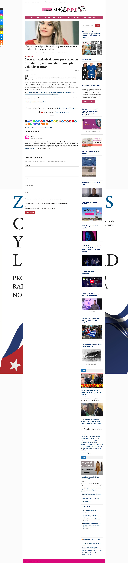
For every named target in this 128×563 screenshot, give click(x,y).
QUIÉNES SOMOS (35, 1)
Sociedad (87, 17)
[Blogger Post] (1, 29)
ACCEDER (56, 1)
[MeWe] (75, 121)
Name (26, 179)
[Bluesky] (52, 121)
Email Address (29, 185)
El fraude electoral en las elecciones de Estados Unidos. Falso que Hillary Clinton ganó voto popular (92, 525)
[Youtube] (41, 121)
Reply (41, 138)
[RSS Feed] (44, 124)
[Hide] (0, 46)
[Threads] (49, 121)
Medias (95, 17)
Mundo (60, 17)
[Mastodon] (34, 124)
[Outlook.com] (62, 121)
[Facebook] (28, 121)
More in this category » (86, 453)
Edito (39, 17)
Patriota (84, 434)
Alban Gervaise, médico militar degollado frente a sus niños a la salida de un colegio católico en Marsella (92, 517)
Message (27, 165)
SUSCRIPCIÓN (44, 1)
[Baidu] (36, 124)
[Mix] (26, 124)
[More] (47, 124)
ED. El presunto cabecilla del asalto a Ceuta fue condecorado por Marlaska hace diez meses (91, 421)
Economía (77, 17)
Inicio (33, 17)
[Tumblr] (67, 121)
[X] (26, 121)
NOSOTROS (27, 1)
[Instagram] (31, 121)
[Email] (57, 121)
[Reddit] (65, 121)
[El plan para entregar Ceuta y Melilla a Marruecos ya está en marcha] (92, 381)
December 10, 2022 (62, 112)
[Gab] (31, 124)
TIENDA (50, 1)
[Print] (41, 124)
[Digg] (39, 124)
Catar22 (29, 127)
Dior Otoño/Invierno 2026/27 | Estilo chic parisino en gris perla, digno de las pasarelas (91, 489)
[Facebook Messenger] (36, 121)
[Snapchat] (54, 121)
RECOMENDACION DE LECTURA (91, 539)
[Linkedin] (44, 121)
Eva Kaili (45, 127)
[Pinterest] (70, 121)
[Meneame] (28, 124)
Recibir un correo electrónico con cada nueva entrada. (40, 208)
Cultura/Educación (49, 17)
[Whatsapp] (34, 121)
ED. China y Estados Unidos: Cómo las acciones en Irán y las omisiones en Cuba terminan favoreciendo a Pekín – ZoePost (91, 549)
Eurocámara (40, 127)
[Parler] (47, 121)
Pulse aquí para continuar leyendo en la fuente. (36, 101)
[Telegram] (39, 121)
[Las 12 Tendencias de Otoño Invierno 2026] (92, 468)
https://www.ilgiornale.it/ (30, 148)
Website (27, 192)
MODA (83, 457)
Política (68, 17)
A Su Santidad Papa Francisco (90, 510)
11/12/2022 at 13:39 (34, 138)
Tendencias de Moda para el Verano (91, 498)
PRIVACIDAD (62, 1)
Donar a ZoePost (88, 101)
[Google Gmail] (60, 121)
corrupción (34, 127)
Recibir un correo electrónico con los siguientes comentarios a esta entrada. (46, 203)
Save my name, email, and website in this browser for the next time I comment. (44, 199)
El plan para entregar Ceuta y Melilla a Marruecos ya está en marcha (91, 392)
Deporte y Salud (29, 56)
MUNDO (83, 370)
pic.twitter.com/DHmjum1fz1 (67, 108)
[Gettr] (73, 121)
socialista (50, 127)
